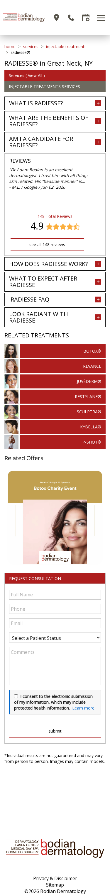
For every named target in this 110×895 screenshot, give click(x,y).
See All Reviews (47, 244)
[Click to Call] (71, 17)
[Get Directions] (56, 17)
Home (10, 46)
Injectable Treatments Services (44, 86)
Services (30, 46)
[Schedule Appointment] (85, 17)
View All (35, 75)
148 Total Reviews (55, 216)
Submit (55, 731)
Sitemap (55, 885)
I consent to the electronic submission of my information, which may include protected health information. (53, 701)
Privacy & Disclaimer (55, 878)
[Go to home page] (24, 17)
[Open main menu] (102, 18)
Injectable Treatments (66, 46)
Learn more (83, 708)
